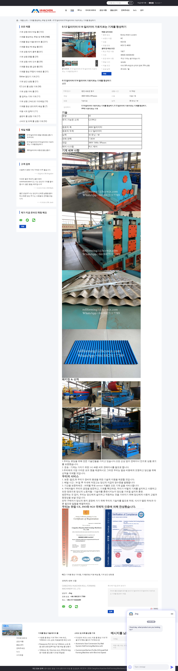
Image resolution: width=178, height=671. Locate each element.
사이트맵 (19, 655)
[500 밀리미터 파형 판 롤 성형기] (22, 150)
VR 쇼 (79, 10)
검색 (130, 3)
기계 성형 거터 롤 (26, 91)
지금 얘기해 (141, 3)
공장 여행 (103, 10)
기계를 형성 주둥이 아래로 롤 (32, 71)
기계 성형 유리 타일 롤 (29, 32)
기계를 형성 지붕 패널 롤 (91, 574)
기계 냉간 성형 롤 (26, 81)
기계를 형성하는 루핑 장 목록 (40, 20)
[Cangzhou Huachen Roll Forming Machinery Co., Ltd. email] (22, 220)
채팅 (104, 74)
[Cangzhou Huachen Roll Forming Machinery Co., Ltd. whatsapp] (29, 220)
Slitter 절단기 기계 (27, 76)
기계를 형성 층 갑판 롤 (29, 66)
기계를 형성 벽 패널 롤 (29, 47)
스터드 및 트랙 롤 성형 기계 (31, 121)
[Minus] (171, 613)
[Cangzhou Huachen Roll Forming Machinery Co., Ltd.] (44, 10)
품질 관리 (113, 10)
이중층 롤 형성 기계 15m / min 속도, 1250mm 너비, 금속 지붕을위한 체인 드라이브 (55, 639)
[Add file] (130, 667)
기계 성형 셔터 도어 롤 (29, 62)
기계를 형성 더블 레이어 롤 (31, 42)
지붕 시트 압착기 (26, 111)
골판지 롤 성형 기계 (27, 116)
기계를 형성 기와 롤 (73, 574)
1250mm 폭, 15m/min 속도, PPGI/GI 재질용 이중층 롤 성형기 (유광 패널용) (55, 651)
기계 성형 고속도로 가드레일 (31, 101)
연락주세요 (125, 10)
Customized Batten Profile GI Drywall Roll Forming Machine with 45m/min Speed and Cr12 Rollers (92, 651)
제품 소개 (23, 20)
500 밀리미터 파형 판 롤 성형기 (38, 150)
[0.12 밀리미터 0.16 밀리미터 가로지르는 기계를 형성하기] (22, 143)
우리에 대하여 (90, 10)
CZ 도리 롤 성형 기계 (28, 86)
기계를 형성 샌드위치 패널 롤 (32, 106)
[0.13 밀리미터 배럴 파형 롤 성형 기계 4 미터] (22, 136)
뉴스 (135, 10)
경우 (142, 10)
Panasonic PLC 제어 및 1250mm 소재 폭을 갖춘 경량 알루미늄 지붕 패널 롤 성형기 (55, 645)
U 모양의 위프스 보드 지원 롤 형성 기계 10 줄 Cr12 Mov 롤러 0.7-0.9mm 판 (91, 639)
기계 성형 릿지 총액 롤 (29, 52)
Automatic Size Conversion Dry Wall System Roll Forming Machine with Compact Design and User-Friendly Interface (90, 645)
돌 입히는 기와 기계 (27, 96)
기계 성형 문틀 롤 (26, 57)
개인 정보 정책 (37, 668)
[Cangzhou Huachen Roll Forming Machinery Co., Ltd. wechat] (35, 220)
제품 (72, 10)
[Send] (172, 667)
